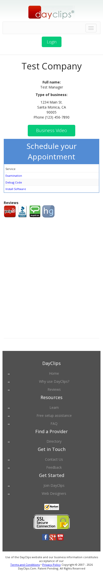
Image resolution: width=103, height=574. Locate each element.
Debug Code (14, 182)
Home (54, 373)
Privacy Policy (51, 564)
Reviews (54, 389)
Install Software (16, 189)
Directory (54, 441)
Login (51, 42)
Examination (14, 175)
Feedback (54, 467)
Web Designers (54, 493)
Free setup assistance (54, 415)
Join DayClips (54, 485)
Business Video (51, 130)
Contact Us (54, 459)
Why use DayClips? (54, 381)
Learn (54, 407)
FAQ (54, 423)
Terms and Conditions (25, 564)
